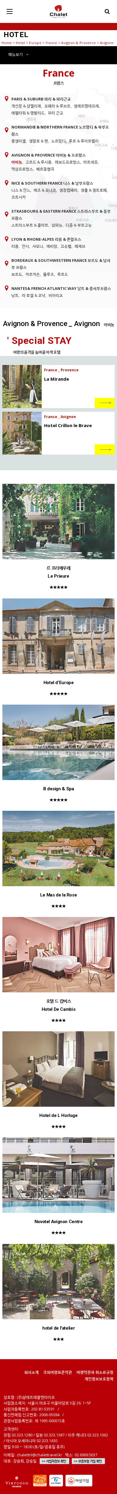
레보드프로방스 (67, 162)
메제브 (80, 246)
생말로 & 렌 (38, 141)
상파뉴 (57, 225)
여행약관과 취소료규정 (94, 1372)
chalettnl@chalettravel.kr (39, 1455)
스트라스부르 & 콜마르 (29, 225)
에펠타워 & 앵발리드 (28, 113)
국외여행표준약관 (57, 1372)
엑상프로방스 (22, 169)
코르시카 (18, 197)
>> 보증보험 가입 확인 (88, 1461)
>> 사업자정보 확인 (54, 1461)
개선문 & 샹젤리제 (26, 106)
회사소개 (31, 1372)
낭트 (15, 295)
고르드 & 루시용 (39, 162)
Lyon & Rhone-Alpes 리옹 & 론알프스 (46, 239)
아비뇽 (16, 162)
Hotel (20, 42)
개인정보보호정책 (99, 1378)
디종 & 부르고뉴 (79, 225)
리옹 (15, 246)
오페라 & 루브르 (57, 106)
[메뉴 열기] (10, 11)
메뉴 (15, 54)
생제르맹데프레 (86, 106)
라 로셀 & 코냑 (33, 295)
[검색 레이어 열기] (107, 11)
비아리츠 (56, 295)
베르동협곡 (45, 169)
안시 (25, 246)
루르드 (62, 274)
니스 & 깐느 (20, 190)
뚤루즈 (48, 274)
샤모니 (37, 246)
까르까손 (33, 274)
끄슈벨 (66, 246)
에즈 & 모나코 (45, 190)
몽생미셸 (18, 141)
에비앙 (51, 246)
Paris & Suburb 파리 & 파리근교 (41, 99)
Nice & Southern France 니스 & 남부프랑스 (52, 183)
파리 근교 (55, 113)
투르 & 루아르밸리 (84, 141)
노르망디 (58, 141)
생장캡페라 (68, 190)
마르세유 (90, 162)
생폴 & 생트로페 (94, 190)
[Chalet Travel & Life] (58, 11)
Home (7, 42)
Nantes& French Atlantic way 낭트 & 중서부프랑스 (61, 288)
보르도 (16, 274)
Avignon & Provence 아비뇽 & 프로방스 (48, 155)
